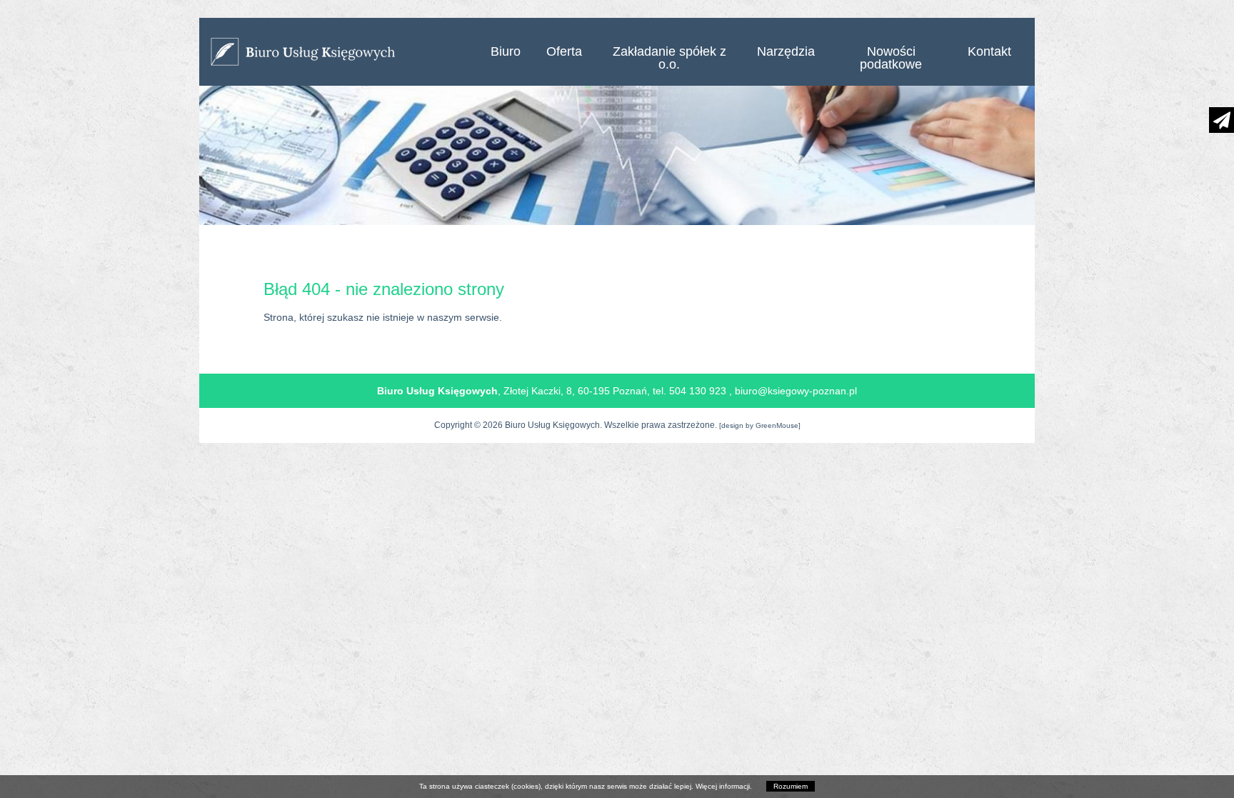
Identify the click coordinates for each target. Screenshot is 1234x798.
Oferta (564, 51)
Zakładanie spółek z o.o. (669, 57)
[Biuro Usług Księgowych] (338, 51)
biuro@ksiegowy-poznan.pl (796, 390)
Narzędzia (786, 51)
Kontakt (989, 51)
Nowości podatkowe (891, 57)
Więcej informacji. (724, 786)
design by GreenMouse (759, 425)
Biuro (506, 51)
